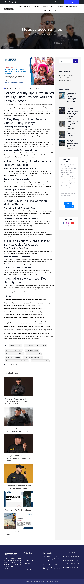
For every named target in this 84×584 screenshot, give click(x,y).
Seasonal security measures (13, 350)
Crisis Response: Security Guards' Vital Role (72, 133)
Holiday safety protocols (33, 353)
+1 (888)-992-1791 (51, 564)
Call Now (68, 203)
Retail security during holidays (14, 353)
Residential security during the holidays (16, 360)
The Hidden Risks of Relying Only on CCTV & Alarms (72, 124)
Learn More (69, 206)
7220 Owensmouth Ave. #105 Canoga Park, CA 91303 (53, 559)
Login (54, 2)
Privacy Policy (29, 560)
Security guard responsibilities (40, 360)
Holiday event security (32, 350)
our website (10, 330)
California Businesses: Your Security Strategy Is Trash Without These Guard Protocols (72, 112)
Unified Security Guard (51, 581)
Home (20, 6)
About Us (27, 6)
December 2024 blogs (36, 89)
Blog (40, 11)
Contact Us (52, 11)
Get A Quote (72, 2)
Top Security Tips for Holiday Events (18, 510)
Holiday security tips (15, 345)
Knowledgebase (71, 6)
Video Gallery (60, 6)
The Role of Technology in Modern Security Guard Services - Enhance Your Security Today (17, 401)
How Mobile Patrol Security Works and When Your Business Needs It (72, 143)
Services (36, 6)
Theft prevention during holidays (33, 357)
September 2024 (65, 78)
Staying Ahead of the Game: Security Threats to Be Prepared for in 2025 (18, 458)
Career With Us (47, 6)
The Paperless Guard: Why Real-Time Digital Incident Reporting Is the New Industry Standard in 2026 (72, 98)
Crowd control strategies (13, 357)
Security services (65, 80)
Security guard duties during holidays (36, 345)
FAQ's (45, 11)
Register (60, 2)
